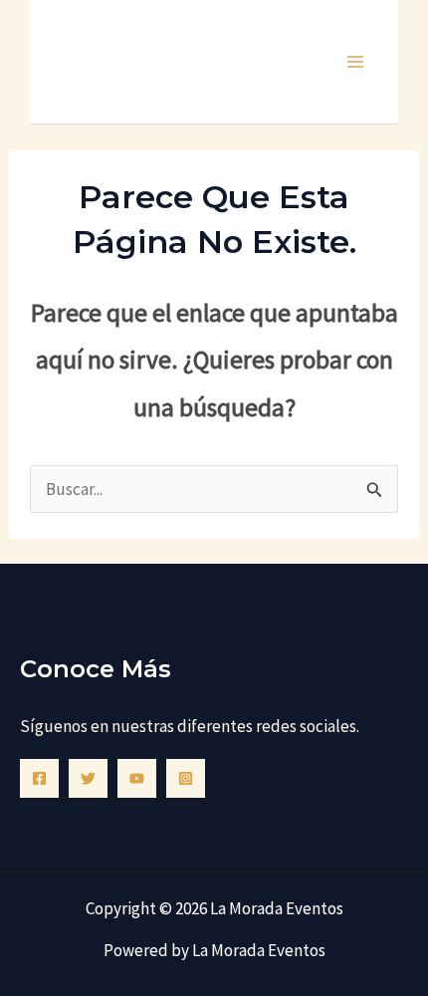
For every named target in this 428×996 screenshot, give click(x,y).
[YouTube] (136, 778)
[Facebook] (39, 778)
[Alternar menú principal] (356, 62)
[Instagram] (185, 778)
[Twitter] (88, 778)
